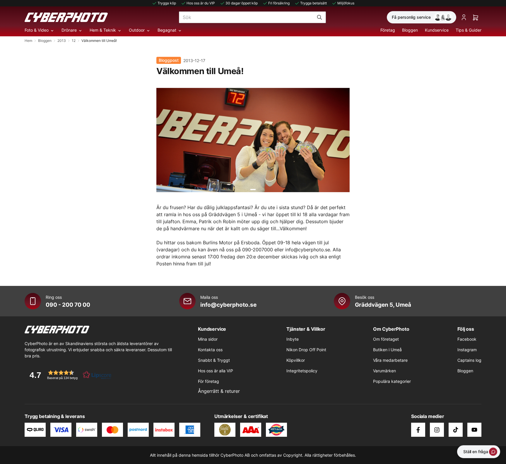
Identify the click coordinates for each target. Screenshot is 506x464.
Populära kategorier (392, 381)
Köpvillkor (295, 360)
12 (74, 40)
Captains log (469, 360)
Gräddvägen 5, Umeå (383, 304)
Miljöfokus (345, 3)
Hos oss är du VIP (201, 3)
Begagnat (167, 30)
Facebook (466, 339)
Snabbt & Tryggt (214, 360)
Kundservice (437, 30)
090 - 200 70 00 (68, 304)
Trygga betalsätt (313, 3)
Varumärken (384, 370)
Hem (28, 40)
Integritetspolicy (301, 370)
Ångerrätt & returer (219, 391)
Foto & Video (37, 30)
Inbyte (292, 339)
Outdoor (137, 30)
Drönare (69, 30)
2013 (61, 40)
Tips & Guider (468, 30)
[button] (68, 374)
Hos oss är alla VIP (215, 370)
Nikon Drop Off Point (306, 349)
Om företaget (386, 339)
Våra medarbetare (390, 360)
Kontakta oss (210, 349)
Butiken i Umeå (387, 349)
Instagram (467, 349)
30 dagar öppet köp (241, 3)
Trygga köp (167, 3)
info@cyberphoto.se (228, 304)
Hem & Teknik (103, 30)
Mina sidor (208, 339)
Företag (387, 30)
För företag (208, 381)
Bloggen (410, 30)
